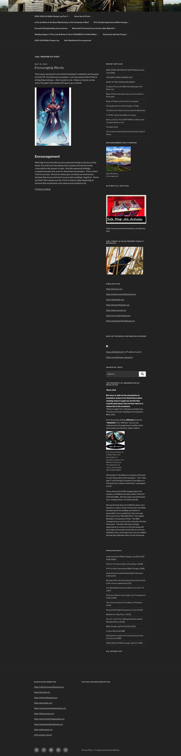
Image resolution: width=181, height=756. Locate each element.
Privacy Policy (87, 750)
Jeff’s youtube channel (43, 735)
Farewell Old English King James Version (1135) (124, 610)
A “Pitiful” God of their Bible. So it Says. (121, 115)
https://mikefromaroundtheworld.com (121, 294)
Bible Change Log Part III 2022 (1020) (121, 626)
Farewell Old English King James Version (51, 28)
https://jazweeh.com (114, 289)
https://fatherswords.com (116, 310)
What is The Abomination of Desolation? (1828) (124, 564)
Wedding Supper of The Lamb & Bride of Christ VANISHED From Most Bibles (66, 34)
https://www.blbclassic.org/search (119, 357)
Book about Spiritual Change (114, 34)
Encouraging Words (49, 68)
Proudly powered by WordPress (107, 750)
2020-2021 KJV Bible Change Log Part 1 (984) (124, 643)
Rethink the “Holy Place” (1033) (118, 614)
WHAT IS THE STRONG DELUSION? (120, 82)
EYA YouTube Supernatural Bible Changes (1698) (125, 568)
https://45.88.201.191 (114, 352)
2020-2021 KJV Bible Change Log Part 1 (51, 16)
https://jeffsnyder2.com (43, 729)
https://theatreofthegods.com (118, 305)
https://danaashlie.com (115, 300)
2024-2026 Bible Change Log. (47, 40)
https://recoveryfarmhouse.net (118, 315)
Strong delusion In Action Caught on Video (122, 106)
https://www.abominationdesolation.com (50, 708)
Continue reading (42, 189)
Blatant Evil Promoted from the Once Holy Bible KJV (93, 28)
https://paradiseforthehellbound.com (120, 321)
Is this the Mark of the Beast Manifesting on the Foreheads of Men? (62, 22)
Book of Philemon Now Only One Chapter (122, 101)
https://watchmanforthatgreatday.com (49, 719)
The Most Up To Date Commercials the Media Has (125, 110)
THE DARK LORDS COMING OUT (119, 77)
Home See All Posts (82, 16)
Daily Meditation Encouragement (77, 40)
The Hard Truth (112, 127)
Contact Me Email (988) (115, 631)
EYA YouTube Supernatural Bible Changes (111, 22)
